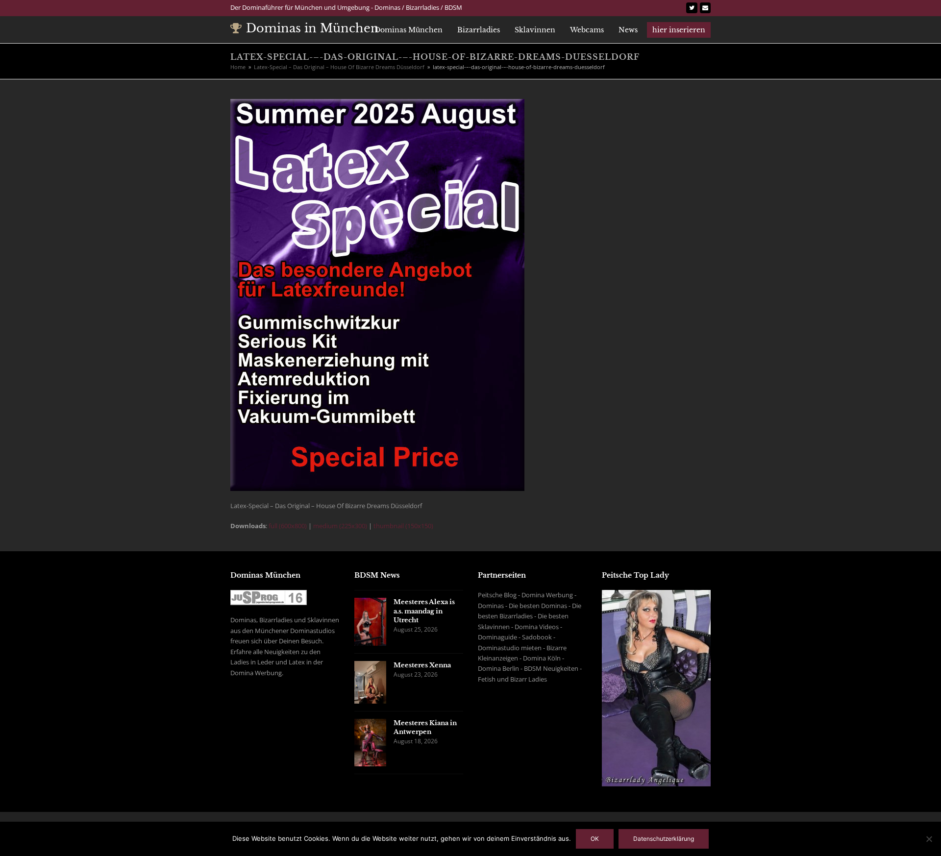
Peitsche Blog (497, 594)
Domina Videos (537, 626)
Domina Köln (542, 658)
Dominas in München (312, 28)
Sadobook (537, 637)
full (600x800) (288, 525)
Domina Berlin (498, 668)
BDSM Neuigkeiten (551, 668)
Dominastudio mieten (510, 647)
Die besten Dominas (538, 605)
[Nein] (929, 839)
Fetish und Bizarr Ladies (512, 679)
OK (595, 838)
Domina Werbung (547, 594)
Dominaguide (497, 637)
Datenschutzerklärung (663, 838)
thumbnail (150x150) (403, 525)
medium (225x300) (340, 525)
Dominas (491, 605)
